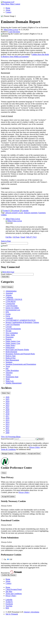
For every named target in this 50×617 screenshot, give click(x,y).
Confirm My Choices (9, 575)
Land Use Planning (13, 324)
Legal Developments (13, 329)
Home (8, 8)
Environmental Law (13, 310)
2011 (7, 428)
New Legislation (12, 333)
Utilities (4, 215)
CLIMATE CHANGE (14, 299)
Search (3, 243)
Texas (8, 366)
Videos (8, 375)
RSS (7, 608)
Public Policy (10, 345)
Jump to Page (6, 241)
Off (11, 559)
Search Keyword (7, 439)
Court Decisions (14, 32)
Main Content (15, 4)
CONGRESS (11, 301)
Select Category (7, 287)
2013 (7, 424)
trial (7, 368)
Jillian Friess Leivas (11, 30)
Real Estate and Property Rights (17, 350)
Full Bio (9, 237)
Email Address (6, 274)
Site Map (9, 591)
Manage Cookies (7, 453)
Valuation (9, 373)
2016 (7, 418)
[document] (25, 516)
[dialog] (25, 448)
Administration (11, 291)
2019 (7, 412)
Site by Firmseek (12, 614)
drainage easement (30, 213)
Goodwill (9, 318)
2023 (7, 403)
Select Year (6, 393)
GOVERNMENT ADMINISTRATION (20, 320)
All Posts (16, 237)
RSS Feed (10, 272)
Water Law (10, 381)
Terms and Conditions (14, 594)
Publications (10, 347)
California (9, 297)
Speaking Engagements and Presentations (21, 364)
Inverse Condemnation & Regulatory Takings (22, 322)
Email (23, 237)
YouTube (9, 606)
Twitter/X (9, 602)
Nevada (8, 331)
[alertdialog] (25, 516)
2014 (7, 422)
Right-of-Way (11, 358)
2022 (7, 405)
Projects (8, 339)
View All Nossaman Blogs (10, 437)
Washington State (12, 377)
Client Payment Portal (14, 589)
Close (4, 473)
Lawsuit (9, 327)
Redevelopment (11, 352)
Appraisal (9, 293)
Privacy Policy (34, 447)
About (8, 10)
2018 (7, 414)
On (5, 559)
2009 (7, 433)
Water (8, 379)
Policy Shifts (10, 335)
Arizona (9, 295)
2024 (7, 401)
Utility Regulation (12, 370)
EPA (7, 312)
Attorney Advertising (31, 612)
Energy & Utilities (12, 308)
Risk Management (12, 360)
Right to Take (11, 356)
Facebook (9, 604)
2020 (7, 410)
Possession (9, 337)
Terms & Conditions (8, 449)
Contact (8, 12)
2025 (7, 399)
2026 (7, 397)
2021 (7, 408)
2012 (7, 426)
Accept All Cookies (8, 496)
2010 (7, 431)
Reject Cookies (20, 453)
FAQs (8, 316)
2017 (7, 416)
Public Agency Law (13, 341)
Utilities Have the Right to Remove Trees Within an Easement (25, 55)
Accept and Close (34, 453)
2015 (7, 420)
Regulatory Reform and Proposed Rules (20, 354)
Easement (41, 213)
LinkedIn (9, 600)
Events (8, 314)
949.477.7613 (31, 237)
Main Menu (5, 4)
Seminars (9, 362)
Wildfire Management (14, 383)
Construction (10, 304)
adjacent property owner (14, 213)
